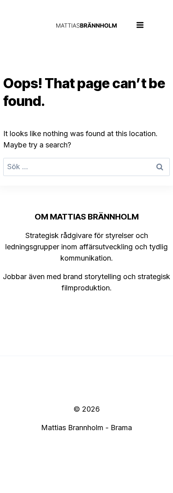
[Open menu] (140, 25)
